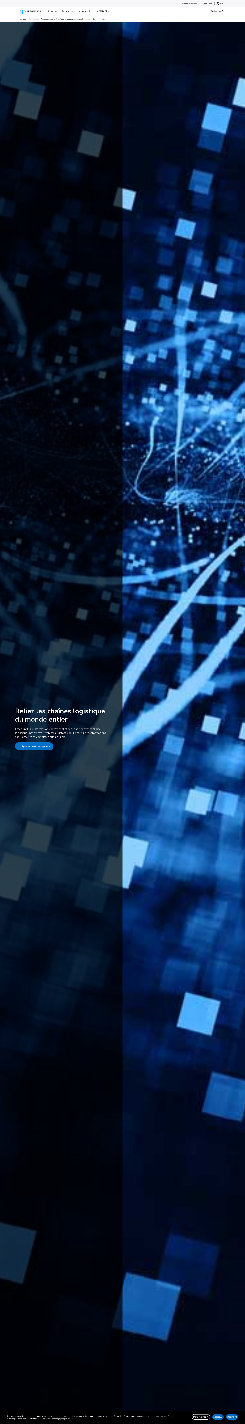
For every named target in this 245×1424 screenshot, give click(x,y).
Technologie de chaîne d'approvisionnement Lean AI (62, 19)
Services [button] (52, 11)
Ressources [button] (67, 11)
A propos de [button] (85, 11)
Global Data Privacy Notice (124, 1416)
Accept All (218, 1416)
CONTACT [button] (102, 11)
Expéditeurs (33, 19)
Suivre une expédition (188, 3)
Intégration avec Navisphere (34, 746)
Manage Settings (201, 1416)
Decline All (232, 1416)
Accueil (23, 19)
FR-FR (222, 3)
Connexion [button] (206, 3)
